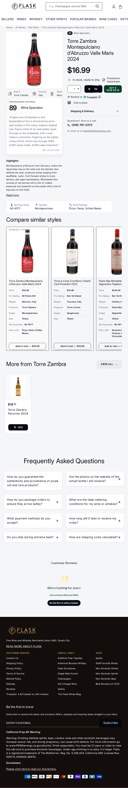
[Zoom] (34, 34)
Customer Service (17, 653)
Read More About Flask (24, 646)
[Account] (114, 6)
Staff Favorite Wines (107, 663)
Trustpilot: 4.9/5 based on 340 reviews (27, 694)
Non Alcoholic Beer (106, 678)
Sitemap (10, 683)
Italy (41, 95)
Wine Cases (108, 19)
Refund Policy (13, 678)
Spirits (61, 689)
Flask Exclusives (66, 668)
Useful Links (66, 653)
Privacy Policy (14, 668)
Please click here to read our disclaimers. (31, 769)
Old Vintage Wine (67, 683)
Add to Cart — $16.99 (27, 346)
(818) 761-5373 (82, 125)
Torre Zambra (21, 95)
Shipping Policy (14, 663)
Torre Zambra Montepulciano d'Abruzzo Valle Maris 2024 (26, 282)
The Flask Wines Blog (69, 694)
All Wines (20, 27)
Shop (99, 653)
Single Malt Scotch (68, 673)
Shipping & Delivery (82, 111)
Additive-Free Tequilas (70, 658)
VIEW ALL (107, 364)
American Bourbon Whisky (72, 663)
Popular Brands (83, 19)
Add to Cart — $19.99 (72, 346)
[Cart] (120, 6)
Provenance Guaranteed (113, 80)
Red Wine (33, 27)
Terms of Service (15, 673)
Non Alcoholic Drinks (107, 668)
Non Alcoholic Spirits (107, 673)
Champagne (64, 678)
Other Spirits (56, 19)
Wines (21, 19)
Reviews (10, 689)
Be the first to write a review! (64, 602)
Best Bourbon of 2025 (108, 683)
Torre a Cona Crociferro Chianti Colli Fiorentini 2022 (72, 282)
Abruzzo (61, 95)
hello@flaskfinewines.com (97, 131)
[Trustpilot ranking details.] (99, 97)
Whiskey (36, 19)
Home (9, 27)
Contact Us (12, 658)
